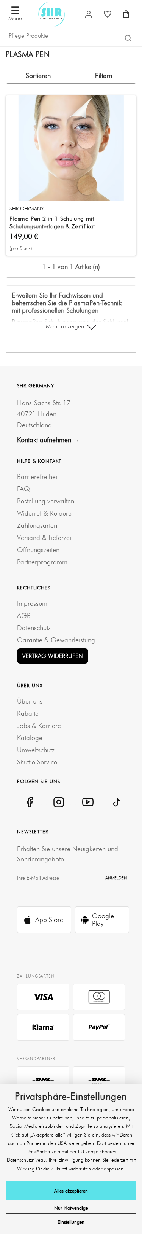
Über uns (29, 701)
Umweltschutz (36, 750)
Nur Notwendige (71, 1208)
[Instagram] (58, 802)
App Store (49, 920)
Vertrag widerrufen (52, 655)
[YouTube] (87, 802)
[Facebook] (29, 802)
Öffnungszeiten (38, 550)
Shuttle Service (37, 762)
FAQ (23, 489)
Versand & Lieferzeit (45, 537)
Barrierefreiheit (38, 477)
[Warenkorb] (126, 14)
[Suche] (128, 37)
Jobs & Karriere (39, 725)
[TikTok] (117, 802)
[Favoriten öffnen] (107, 14)
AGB (24, 615)
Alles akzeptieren (71, 1191)
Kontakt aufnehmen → (48, 440)
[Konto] (88, 14)
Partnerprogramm (42, 562)
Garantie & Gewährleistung (56, 640)
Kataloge (29, 738)
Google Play (103, 919)
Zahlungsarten (37, 525)
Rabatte (28, 713)
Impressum (32, 603)
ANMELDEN (116, 878)
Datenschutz (34, 628)
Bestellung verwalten (45, 501)
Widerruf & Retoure (44, 513)
